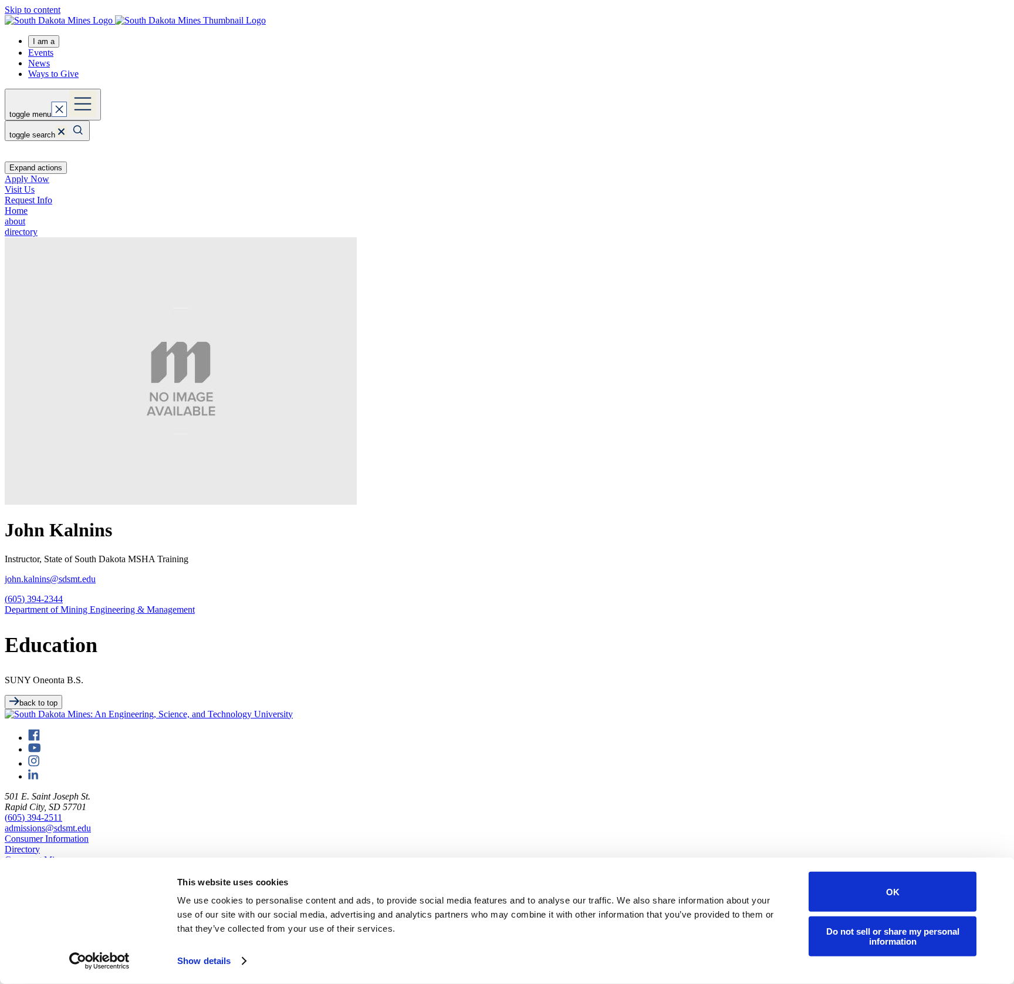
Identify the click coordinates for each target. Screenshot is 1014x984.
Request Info (28, 200)
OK (893, 891)
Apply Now (27, 179)
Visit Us (20, 189)
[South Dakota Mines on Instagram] (33, 763)
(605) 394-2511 (33, 817)
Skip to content (32, 10)
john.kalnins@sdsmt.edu (50, 579)
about (15, 221)
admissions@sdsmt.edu (48, 828)
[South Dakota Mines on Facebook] (34, 738)
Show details (204, 961)
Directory (22, 849)
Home (16, 211)
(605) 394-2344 (34, 599)
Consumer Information (47, 839)
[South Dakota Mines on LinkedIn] (33, 776)
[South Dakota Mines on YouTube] (34, 749)
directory (21, 232)
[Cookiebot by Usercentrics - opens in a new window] (99, 961)
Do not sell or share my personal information (892, 936)
